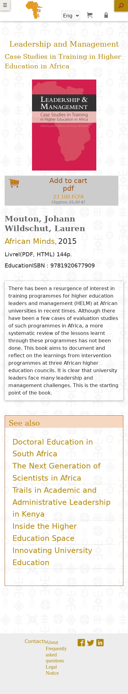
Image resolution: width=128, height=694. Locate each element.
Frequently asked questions (56, 654)
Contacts (35, 641)
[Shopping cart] (89, 15)
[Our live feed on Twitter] (90, 642)
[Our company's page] (100, 642)
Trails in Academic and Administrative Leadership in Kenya (61, 502)
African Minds (30, 241)
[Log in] (107, 15)
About (52, 641)
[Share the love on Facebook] (81, 642)
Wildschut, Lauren (45, 228)
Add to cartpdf (68, 190)
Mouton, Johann (40, 218)
